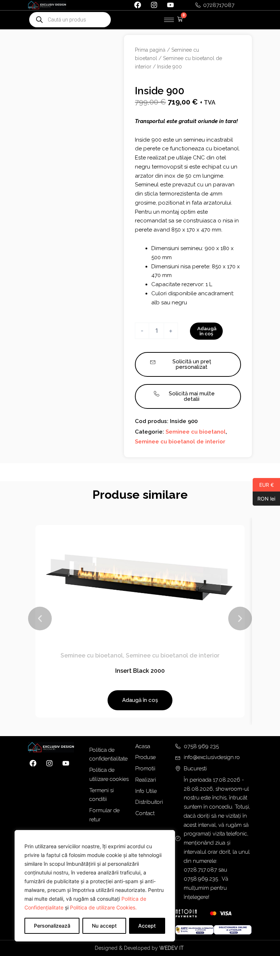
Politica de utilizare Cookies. (103, 907)
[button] (40, 619)
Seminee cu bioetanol (196, 431)
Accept (147, 926)
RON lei (264, 498)
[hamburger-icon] (169, 20)
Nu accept (104, 926)
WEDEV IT (172, 948)
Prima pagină (150, 50)
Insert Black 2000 (140, 670)
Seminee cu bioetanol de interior (180, 441)
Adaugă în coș (207, 330)
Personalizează (52, 926)
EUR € (263, 484)
